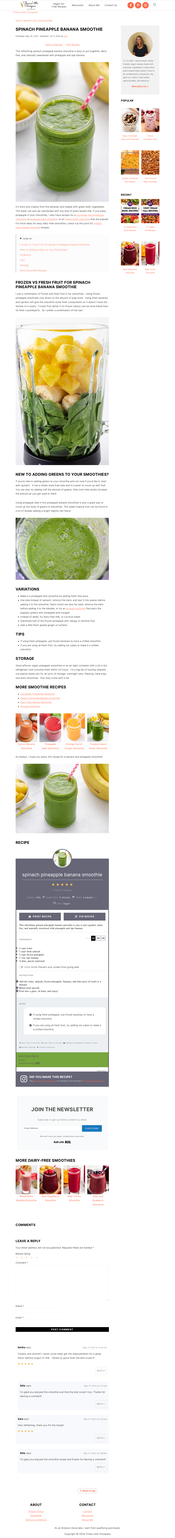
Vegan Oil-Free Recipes (59, 5)
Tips (22, 260)
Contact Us (111, 5)
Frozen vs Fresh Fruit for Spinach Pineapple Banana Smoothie (55, 244)
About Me (94, 5)
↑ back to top (88, 1490)
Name (20, 1306)
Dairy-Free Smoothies (42, 20)
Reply (101, 1370)
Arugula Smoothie (30, 706)
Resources (78, 5)
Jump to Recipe (54, 44)
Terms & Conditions (36, 1519)
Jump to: (27, 238)
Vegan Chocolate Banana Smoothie (40, 698)
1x (93, 938)
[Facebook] (130, 5)
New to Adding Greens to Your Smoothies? (44, 249)
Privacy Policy (36, 1511)
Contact (87, 1511)
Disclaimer (36, 1515)
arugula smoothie (75, 608)
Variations (25, 255)
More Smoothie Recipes (33, 270)
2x (98, 938)
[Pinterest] (138, 5)
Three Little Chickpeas (25, 12)
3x (103, 938)
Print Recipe (72, 44)
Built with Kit (62, 1142)
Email (20, 1317)
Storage (24, 265)
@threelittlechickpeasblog (44, 1081)
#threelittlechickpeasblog (93, 1081)
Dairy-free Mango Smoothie (36, 702)
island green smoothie (77, 219)
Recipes (26, 20)
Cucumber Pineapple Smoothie (37, 694)
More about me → (140, 86)
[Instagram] (145, 5)
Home (18, 20)
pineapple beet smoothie (43, 219)
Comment (22, 1262)
